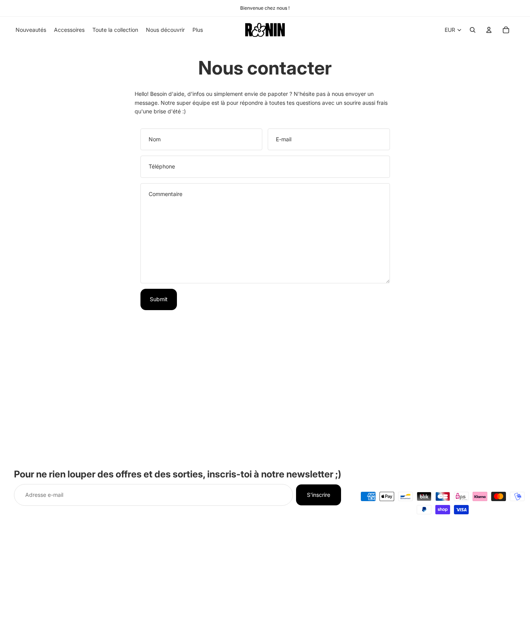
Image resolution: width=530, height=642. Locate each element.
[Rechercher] (472, 29)
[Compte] (488, 29)
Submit (159, 299)
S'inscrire (318, 494)
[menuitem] (198, 30)
